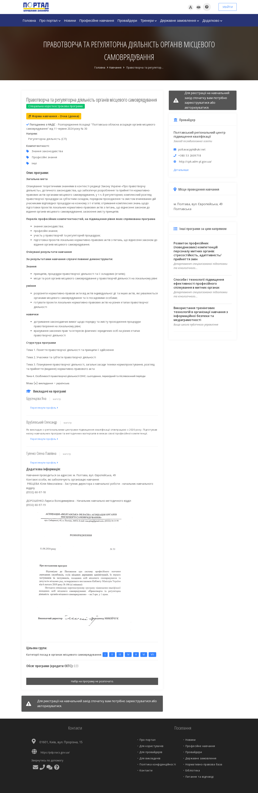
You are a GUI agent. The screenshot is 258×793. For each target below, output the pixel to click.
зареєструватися (138, 701)
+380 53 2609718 (189, 155)
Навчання (115, 67)
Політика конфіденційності (157, 764)
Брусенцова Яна (36, 398)
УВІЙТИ (227, 7)
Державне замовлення (178, 20)
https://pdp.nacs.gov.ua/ (55, 752)
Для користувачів (151, 746)
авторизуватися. (49, 706)
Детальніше (181, 170)
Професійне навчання (96, 20)
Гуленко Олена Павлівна (41, 453)
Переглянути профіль (43, 407)
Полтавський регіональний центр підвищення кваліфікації (200, 134)
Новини (70, 20)
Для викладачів (149, 758)
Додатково (211, 20)
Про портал (49, 20)
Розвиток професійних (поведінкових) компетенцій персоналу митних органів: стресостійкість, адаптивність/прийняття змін (197, 251)
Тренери (148, 20)
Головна (29, 20)
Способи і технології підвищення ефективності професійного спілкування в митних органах (199, 283)
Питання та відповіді (199, 776)
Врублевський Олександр (41, 422)
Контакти (145, 770)
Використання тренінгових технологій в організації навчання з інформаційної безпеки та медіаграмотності (201, 314)
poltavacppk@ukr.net (192, 149)
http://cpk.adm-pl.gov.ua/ (195, 161)
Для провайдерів (150, 752)
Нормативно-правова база (203, 764)
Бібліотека (192, 770)
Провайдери (127, 20)
